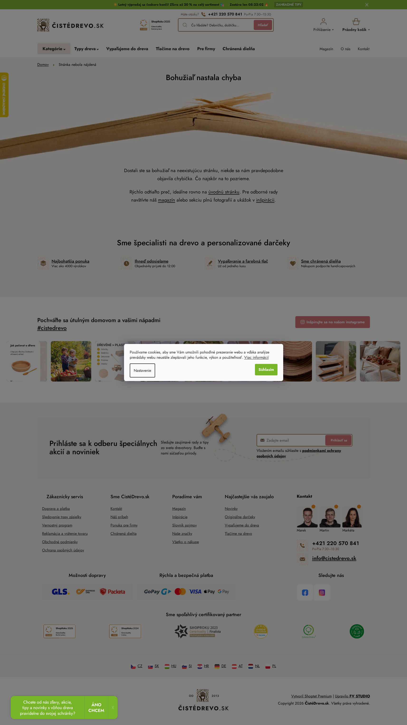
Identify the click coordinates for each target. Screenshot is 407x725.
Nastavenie (142, 370)
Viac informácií (256, 357)
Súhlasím (266, 369)
